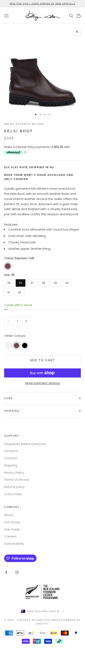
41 (8, 291)
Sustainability (14, 543)
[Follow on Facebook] (6, 572)
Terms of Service (16, 479)
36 (20, 282)
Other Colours (14, 336)
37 (32, 282)
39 (55, 282)
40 (67, 282)
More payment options (42, 383)
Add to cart (42, 360)
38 (43, 282)
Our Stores (12, 522)
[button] (8, 345)
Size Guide (12, 529)
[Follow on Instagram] (17, 572)
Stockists (11, 451)
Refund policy (14, 487)
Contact (10, 458)
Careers (10, 536)
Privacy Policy (14, 472)
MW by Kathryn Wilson (24, 124)
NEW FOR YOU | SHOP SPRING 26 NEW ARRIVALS (43, 3)
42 (19, 291)
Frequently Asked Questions (25, 444)
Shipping (10, 465)
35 (9, 282)
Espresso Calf (7, 266)
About (8, 515)
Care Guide (13, 494)
